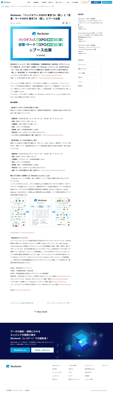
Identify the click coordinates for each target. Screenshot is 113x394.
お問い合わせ (88, 372)
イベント (18, 23)
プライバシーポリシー (18, 390)
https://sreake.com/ (62, 276)
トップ (2, 6)
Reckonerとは (56, 365)
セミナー (71, 376)
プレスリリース (82, 64)
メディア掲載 (81, 73)
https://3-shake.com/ (24, 290)
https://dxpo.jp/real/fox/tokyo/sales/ (51, 78)
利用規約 (87, 376)
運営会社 (27, 390)
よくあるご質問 (72, 365)
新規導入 (80, 86)
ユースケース (55, 376)
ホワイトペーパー (89, 365)
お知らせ (7, 6)
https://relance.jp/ (65, 284)
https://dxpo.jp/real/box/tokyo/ (51, 75)
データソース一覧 (56, 372)
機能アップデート (82, 69)
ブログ (70, 372)
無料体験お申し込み (90, 369)
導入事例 (54, 369)
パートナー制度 (88, 379)
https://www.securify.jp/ (59, 279)
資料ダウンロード (73, 379)
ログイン (104, 365)
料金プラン (55, 379)
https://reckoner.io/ (27, 233)
